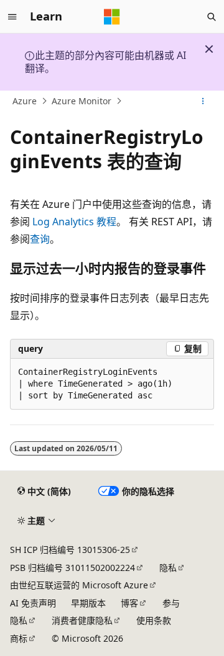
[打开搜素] (211, 17)
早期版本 (88, 603)
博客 (129, 603)
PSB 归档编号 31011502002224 (72, 567)
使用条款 (153, 620)
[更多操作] (203, 101)
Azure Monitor (81, 101)
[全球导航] (12, 17)
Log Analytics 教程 (74, 221)
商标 (18, 638)
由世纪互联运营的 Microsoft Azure (79, 585)
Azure (24, 101)
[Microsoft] (112, 17)
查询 (40, 239)
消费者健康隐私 (82, 620)
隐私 (168, 567)
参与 (171, 603)
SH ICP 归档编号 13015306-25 (70, 549)
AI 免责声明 (33, 603)
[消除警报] (209, 49)
